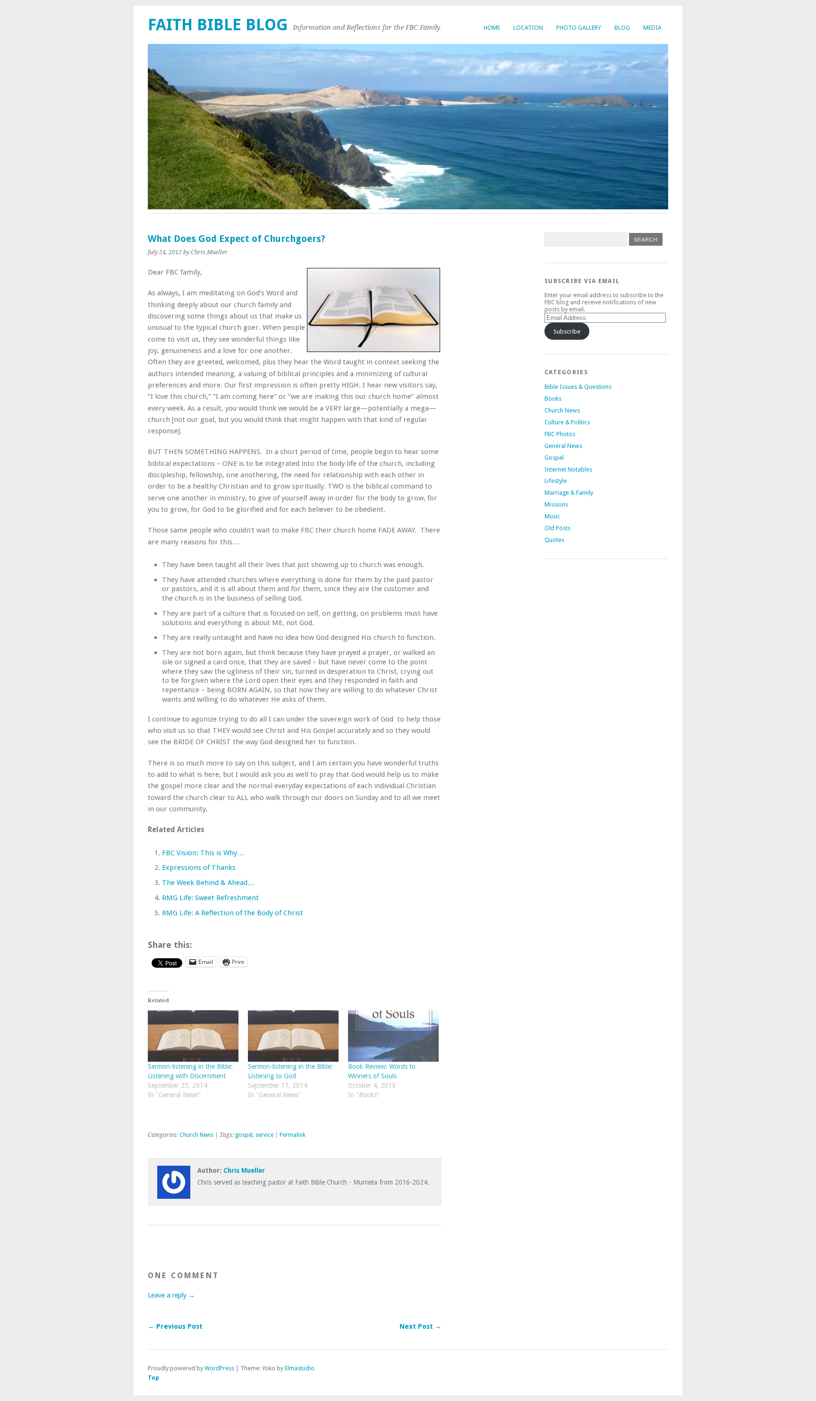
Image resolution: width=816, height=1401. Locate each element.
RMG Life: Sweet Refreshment (210, 898)
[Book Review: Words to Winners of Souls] (393, 1036)
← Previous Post (175, 1326)
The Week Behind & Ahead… (208, 882)
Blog (622, 27)
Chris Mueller (244, 1170)
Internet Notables (568, 469)
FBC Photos (559, 434)
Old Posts (557, 528)
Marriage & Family (568, 492)
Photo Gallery (578, 27)
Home (492, 27)
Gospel (554, 457)
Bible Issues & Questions (578, 386)
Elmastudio (299, 1368)
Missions (556, 504)
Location (528, 27)
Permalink (293, 1135)
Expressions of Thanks (199, 867)
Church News (196, 1135)
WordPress (219, 1368)
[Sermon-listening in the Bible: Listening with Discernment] (193, 1036)
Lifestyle (555, 480)
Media (652, 27)
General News (563, 445)
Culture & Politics (567, 422)
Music (552, 516)
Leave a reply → (171, 1295)
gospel (244, 1135)
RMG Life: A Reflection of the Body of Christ (232, 913)
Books (552, 398)
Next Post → (421, 1326)
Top (153, 1377)
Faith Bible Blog (218, 25)
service (264, 1135)
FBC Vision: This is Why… (203, 853)
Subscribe (566, 331)
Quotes (554, 539)
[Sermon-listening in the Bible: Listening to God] (293, 1036)
